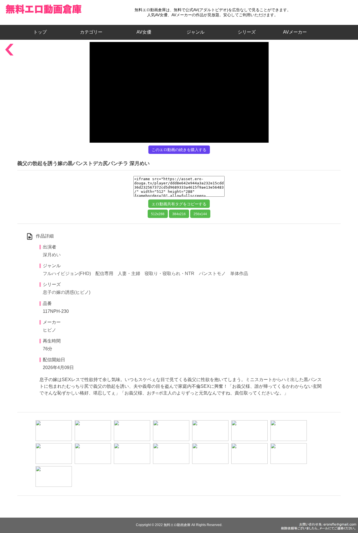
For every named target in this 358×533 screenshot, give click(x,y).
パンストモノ (212, 273)
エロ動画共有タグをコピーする (179, 204)
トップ (42, 32)
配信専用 (104, 273)
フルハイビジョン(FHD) (67, 273)
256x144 (200, 214)
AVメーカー (295, 32)
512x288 (157, 214)
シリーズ (247, 32)
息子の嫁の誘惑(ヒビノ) (66, 292)
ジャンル (195, 32)
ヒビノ (49, 330)
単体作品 (239, 273)
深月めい (52, 254)
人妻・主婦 (129, 273)
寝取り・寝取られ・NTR (169, 273)
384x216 (179, 214)
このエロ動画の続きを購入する (179, 149)
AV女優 (143, 32)
